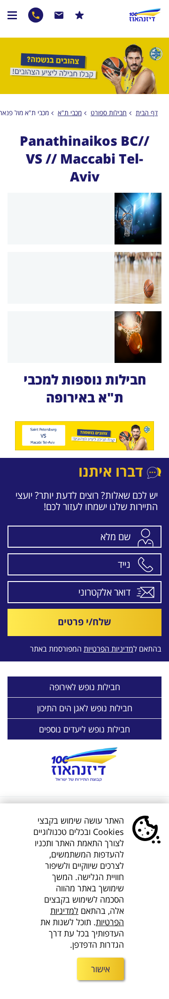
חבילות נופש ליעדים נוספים (84, 729)
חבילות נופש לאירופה (84, 686)
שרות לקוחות (59, 15)
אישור (100, 969)
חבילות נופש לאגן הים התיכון (84, 708)
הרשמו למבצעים (79, 15)
